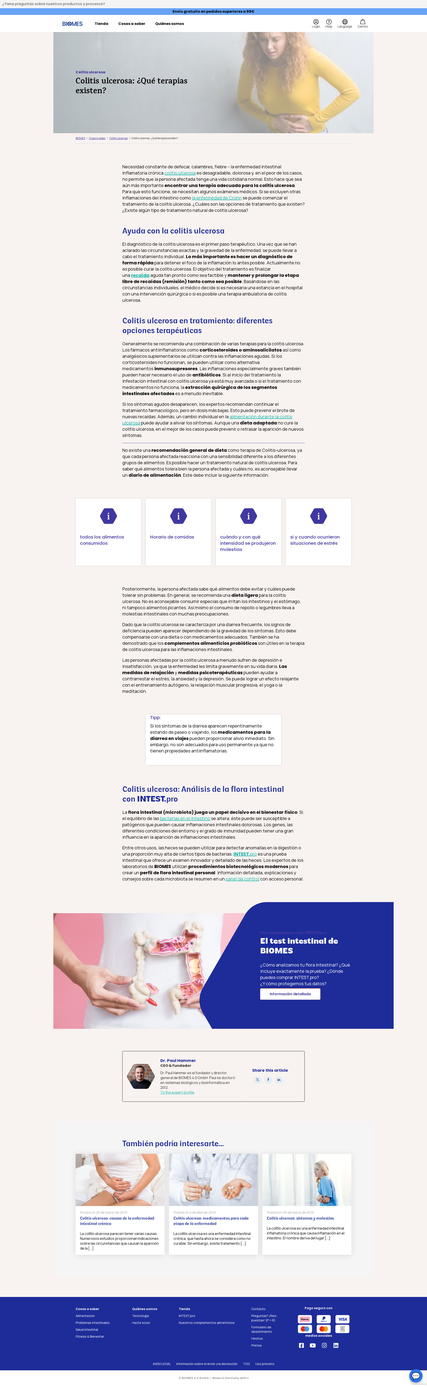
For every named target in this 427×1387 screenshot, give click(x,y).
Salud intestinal (87, 1329)
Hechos (257, 1338)
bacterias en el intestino (185, 818)
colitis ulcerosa (180, 173)
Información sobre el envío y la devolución (207, 1364)
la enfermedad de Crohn (217, 198)
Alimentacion (85, 1316)
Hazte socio (141, 1323)
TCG (246, 1364)
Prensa (256, 1345)
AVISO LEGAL (162, 1364)
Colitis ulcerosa (90, 72)
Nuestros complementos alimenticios (207, 1323)
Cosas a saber (131, 23)
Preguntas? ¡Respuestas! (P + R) (264, 1318)
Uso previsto (264, 1364)
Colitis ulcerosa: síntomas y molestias (300, 1219)
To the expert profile (177, 1092)
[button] (257, 1080)
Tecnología (140, 1316)
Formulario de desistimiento (261, 1329)
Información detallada (290, 994)
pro (245, 854)
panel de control (242, 879)
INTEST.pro (187, 1316)
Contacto (258, 1309)
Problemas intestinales (93, 1323)
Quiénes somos (169, 23)
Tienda (101, 23)
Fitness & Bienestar (90, 1336)
